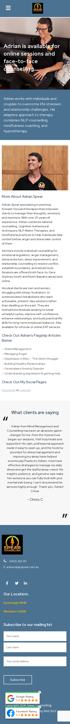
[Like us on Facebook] (8, 584)
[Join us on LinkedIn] (26, 584)
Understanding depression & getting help (32, 373)
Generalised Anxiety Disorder (24, 368)
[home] (37, 13)
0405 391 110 (18, 561)
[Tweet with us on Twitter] (17, 584)
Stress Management (18, 349)
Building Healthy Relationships (24, 364)
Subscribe (17, 680)
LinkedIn (25, 390)
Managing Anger (15, 354)
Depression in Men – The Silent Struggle (31, 359)
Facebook (8, 390)
